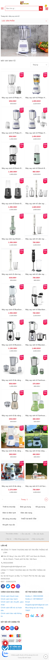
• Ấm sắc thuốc (38, 534)
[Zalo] (12, 628)
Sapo (29, 657)
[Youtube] (13, 586)
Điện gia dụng (25, 507)
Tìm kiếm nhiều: (12, 534)
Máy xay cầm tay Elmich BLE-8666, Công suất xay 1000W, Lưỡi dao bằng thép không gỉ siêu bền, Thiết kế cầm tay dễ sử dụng (13, 239)
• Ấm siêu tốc (25, 534)
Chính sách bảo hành (9, 599)
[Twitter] (8, 586)
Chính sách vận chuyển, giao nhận (12, 603)
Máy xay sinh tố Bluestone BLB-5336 (13, 345)
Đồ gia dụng (40, 507)
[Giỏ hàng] (45, 8)
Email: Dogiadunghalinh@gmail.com (36, 603)
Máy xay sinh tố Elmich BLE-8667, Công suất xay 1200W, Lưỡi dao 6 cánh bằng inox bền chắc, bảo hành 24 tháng (13, 204)
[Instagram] (18, 586)
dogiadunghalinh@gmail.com (14, 566)
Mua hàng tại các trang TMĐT (34, 609)
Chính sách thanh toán (10, 596)
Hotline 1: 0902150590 (34, 596)
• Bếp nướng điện (37, 539)
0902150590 (8, 563)
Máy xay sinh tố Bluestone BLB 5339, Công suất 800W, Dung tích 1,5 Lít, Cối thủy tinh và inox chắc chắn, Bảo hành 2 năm (36, 345)
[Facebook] (3, 586)
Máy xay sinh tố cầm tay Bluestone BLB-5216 (36, 274)
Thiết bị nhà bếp (9, 507)
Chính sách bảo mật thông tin (11, 614)
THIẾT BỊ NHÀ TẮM (28, 519)
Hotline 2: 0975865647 (34, 599)
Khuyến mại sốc (9, 525)
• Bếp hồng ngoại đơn (21, 539)
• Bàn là (8, 539)
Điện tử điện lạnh (9, 513)
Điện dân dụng (26, 513)
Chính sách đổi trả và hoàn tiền (11, 609)
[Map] (16, 628)
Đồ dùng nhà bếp (9, 519)
